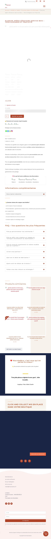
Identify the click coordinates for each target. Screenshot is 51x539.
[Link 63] (8, 6)
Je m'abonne (25, 520)
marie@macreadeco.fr (13, 445)
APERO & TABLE (15, 10)
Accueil (7, 10)
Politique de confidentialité (22, 532)
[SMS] (10, 131)
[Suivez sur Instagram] (25, 461)
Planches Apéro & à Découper (30, 10)
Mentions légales (12, 532)
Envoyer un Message (37, 454)
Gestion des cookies (38, 532)
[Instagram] (12, 131)
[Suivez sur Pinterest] (29, 461)
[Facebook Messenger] (8, 131)
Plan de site (30, 532)
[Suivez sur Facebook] (21, 461)
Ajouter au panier (17, 116)
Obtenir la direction (12, 436)
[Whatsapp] (6, 131)
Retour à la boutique (14, 349)
